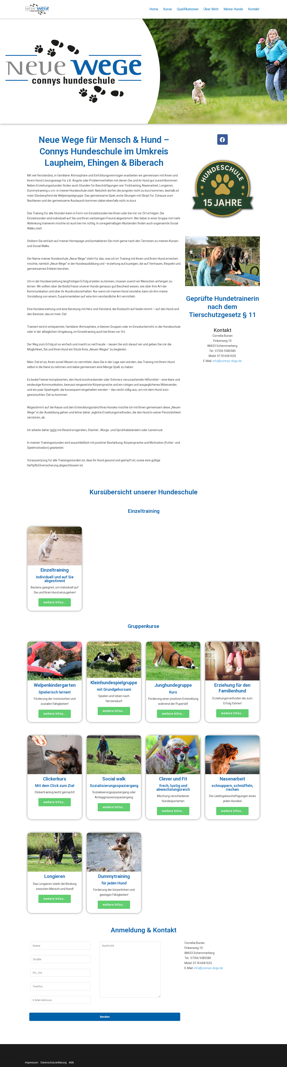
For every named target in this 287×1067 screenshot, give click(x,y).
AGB (71, 1062)
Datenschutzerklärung (54, 1062)
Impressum (31, 1062)
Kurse (167, 9)
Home (153, 9)
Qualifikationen (188, 9)
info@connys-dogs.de (227, 361)
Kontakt (253, 9)
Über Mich (211, 9)
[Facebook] (222, 139)
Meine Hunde (233, 9)
